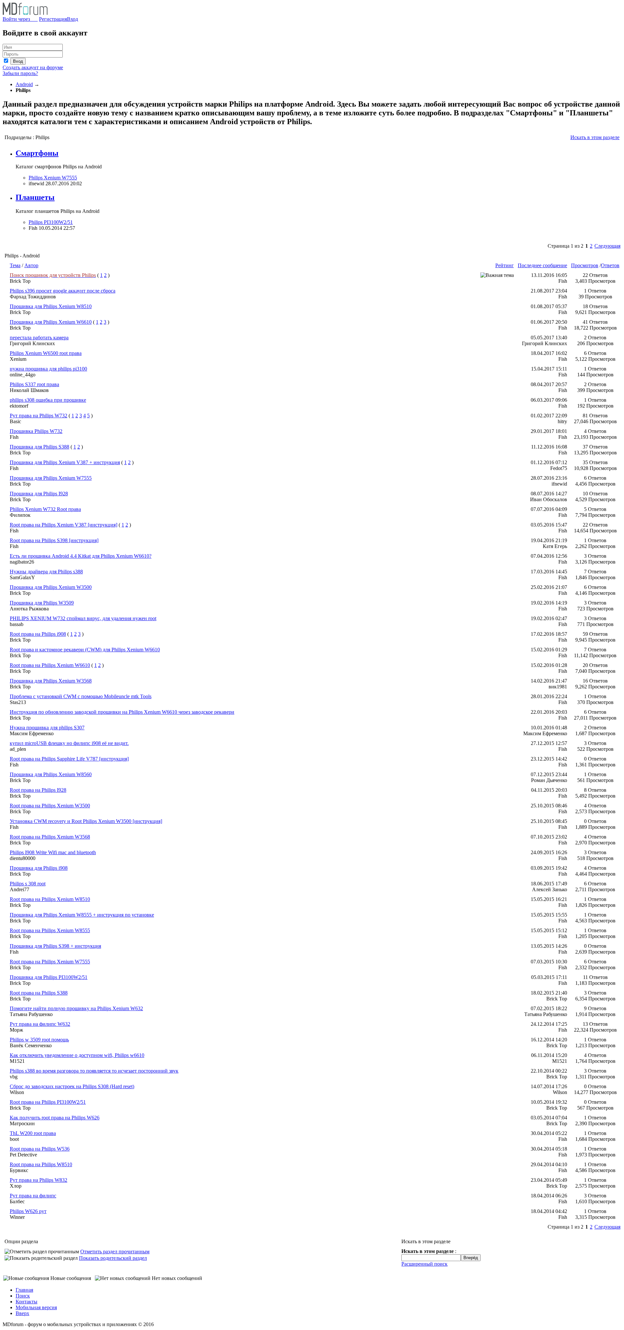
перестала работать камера (39, 337)
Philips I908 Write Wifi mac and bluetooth (53, 852)
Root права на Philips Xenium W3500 (50, 805)
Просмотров (584, 265)
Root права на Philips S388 (39, 993)
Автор (31, 265)
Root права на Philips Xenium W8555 (50, 930)
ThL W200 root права (33, 1133)
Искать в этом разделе (594, 137)
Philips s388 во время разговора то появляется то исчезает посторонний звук (94, 1071)
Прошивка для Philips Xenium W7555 (51, 478)
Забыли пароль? (20, 73)
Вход (72, 19)
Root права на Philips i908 (38, 634)
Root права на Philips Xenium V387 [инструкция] (63, 525)
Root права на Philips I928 (38, 790)
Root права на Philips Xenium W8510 (50, 899)
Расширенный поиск (424, 1264)
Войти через (20, 19)
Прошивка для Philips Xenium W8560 (51, 774)
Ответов (610, 265)
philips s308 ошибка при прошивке (48, 400)
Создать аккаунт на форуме (33, 67)
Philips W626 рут (28, 1211)
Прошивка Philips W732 (36, 431)
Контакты (26, 1301)
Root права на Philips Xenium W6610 (50, 665)
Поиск (23, 1295)
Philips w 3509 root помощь (39, 1039)
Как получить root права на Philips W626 (54, 1117)
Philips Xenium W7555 (53, 177)
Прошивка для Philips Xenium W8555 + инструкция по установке (82, 915)
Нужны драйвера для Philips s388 (46, 571)
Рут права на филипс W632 (40, 1024)
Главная (24, 1290)
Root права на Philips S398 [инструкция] (54, 540)
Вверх (22, 1313)
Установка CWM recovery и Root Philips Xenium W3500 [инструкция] (86, 821)
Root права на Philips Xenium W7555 (50, 961)
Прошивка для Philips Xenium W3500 (51, 587)
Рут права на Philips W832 (38, 1180)
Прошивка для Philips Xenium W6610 (51, 322)
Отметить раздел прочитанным (115, 1251)
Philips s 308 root (28, 883)
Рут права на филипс (33, 1195)
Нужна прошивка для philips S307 (47, 727)
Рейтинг (504, 265)
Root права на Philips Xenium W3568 (50, 837)
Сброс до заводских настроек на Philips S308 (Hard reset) (72, 1086)
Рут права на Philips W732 (38, 415)
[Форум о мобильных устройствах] (25, 13)
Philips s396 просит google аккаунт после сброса (62, 290)
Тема (15, 265)
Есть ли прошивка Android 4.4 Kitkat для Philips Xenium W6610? (80, 556)
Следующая (607, 246)
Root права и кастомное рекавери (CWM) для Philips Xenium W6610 (85, 649)
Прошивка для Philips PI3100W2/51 (48, 977)
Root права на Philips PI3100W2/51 (48, 1102)
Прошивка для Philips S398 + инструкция (55, 946)
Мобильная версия (36, 1307)
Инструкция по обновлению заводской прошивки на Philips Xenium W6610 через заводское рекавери (122, 712)
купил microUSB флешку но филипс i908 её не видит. (69, 743)
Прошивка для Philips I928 (39, 493)
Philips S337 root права (34, 384)
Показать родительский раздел (113, 1258)
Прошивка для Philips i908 (39, 868)
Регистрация (53, 19)
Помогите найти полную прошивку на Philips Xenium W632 (76, 1008)
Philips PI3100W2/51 (51, 222)
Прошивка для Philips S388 (39, 447)
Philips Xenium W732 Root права (45, 509)
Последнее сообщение (542, 265)
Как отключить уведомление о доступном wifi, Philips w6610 (77, 1055)
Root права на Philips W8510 (41, 1164)
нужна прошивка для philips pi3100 (48, 369)
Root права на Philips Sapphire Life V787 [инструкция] (69, 759)
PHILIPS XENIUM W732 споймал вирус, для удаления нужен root (83, 618)
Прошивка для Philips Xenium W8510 (51, 306)
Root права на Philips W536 (40, 1149)
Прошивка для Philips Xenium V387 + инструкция (65, 462)
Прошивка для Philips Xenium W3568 (51, 681)
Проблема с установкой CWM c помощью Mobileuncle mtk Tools (80, 696)
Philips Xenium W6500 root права (46, 353)
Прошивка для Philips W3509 (42, 603)
